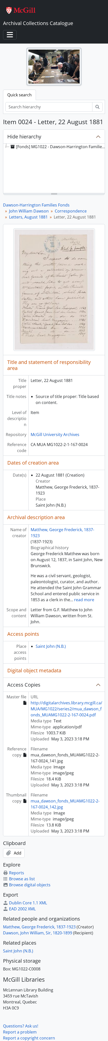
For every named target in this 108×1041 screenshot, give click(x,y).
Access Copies (23, 684)
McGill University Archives (55, 434)
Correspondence (71, 211)
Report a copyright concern (29, 1038)
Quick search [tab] (19, 95)
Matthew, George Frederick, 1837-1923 (39, 927)
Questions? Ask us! (20, 1026)
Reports (16, 873)
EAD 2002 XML (22, 909)
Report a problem (20, 1032)
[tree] (54, 169)
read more (84, 599)
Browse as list (22, 879)
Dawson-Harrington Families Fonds (36, 205)
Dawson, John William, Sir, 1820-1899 (37, 933)
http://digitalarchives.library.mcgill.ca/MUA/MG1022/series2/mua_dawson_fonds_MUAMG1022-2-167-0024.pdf (66, 709)
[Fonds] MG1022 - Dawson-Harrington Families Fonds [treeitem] (61, 146)
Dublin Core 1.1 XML (28, 903)
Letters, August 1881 (28, 217)
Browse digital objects (29, 885)
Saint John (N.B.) (51, 646)
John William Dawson (29, 211)
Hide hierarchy (24, 136)
